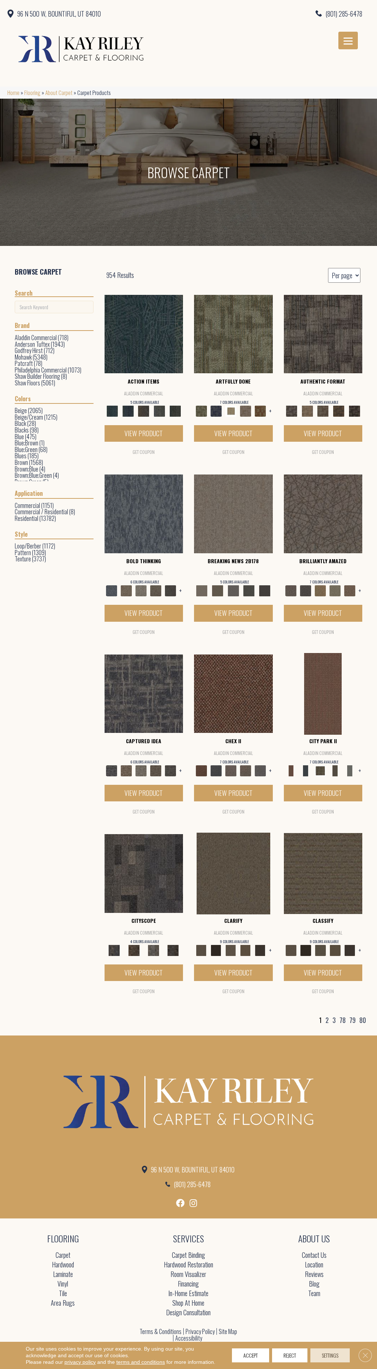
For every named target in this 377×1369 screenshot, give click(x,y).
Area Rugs (63, 1303)
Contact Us (314, 1255)
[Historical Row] (173, 949)
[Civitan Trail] (133, 949)
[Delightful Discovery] (233, 333)
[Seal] (170, 590)
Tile (63, 1293)
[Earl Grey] (159, 410)
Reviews (314, 1274)
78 (342, 1020)
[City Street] (175, 410)
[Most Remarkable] (216, 410)
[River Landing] (216, 769)
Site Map (228, 1331)
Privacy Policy (200, 1331)
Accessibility (188, 1338)
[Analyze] (216, 949)
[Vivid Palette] (260, 410)
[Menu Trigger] (348, 40)
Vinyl (62, 1284)
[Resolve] (233, 872)
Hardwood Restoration (188, 1265)
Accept (250, 1355)
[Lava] (141, 590)
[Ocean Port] (128, 410)
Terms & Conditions (161, 1331)
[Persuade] (245, 949)
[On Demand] (249, 590)
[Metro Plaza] (245, 769)
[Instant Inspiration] (349, 590)
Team (314, 1293)
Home (13, 92)
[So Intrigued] (323, 513)
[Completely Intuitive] (320, 590)
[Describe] (231, 949)
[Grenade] (126, 590)
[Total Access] (265, 590)
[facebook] (180, 1203)
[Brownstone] (144, 410)
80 (362, 1020)
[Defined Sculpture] (307, 410)
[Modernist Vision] (231, 410)
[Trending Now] (233, 513)
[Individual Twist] (323, 410)
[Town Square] (260, 769)
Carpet (63, 1255)
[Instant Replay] (233, 590)
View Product (143, 433)
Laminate (63, 1274)
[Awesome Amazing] (245, 410)
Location (314, 1265)
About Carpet (59, 92)
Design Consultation (188, 1313)
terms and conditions (140, 1362)
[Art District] (231, 769)
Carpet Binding (188, 1255)
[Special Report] (218, 590)
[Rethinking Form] (339, 410)
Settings (330, 1355)
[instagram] (193, 1203)
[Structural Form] (354, 410)
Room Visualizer (188, 1274)
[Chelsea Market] (233, 692)
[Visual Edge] (323, 333)
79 (352, 1020)
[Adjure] (260, 949)
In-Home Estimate (188, 1293)
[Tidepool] (144, 333)
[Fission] (155, 590)
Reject (289, 1355)
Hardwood (63, 1265)
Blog (314, 1284)
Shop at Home (188, 1303)
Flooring (32, 92)
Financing (188, 1284)
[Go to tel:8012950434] (277, 13)
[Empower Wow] (335, 590)
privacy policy (80, 1362)
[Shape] (144, 513)
